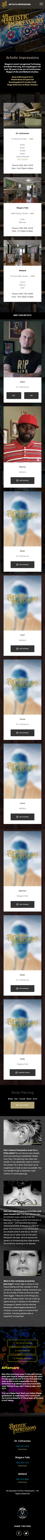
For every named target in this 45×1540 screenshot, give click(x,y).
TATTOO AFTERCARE (24, 1343)
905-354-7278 (22, 1463)
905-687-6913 (22, 1446)
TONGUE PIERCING (23, 1358)
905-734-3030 (22, 1479)
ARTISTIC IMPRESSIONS (20, 4)
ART (13, 395)
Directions (22, 1449)
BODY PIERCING (24, 1350)
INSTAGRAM (22, 159)
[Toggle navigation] (41, 4)
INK (31, 395)
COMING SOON (24, 1072)
